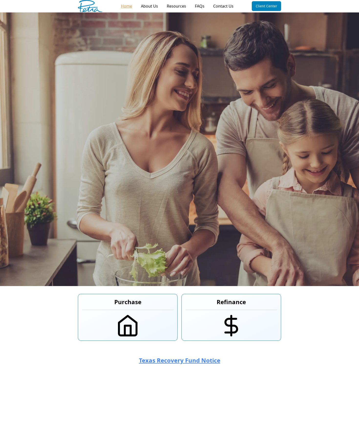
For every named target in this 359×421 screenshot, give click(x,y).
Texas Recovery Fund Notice (179, 360)
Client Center (266, 6)
